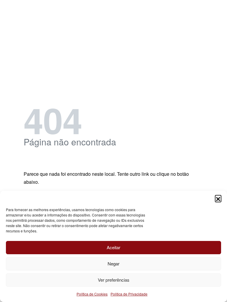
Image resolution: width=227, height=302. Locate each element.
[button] (218, 198)
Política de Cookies (92, 293)
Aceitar (113, 247)
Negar (113, 263)
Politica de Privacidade (129, 293)
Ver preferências (113, 280)
